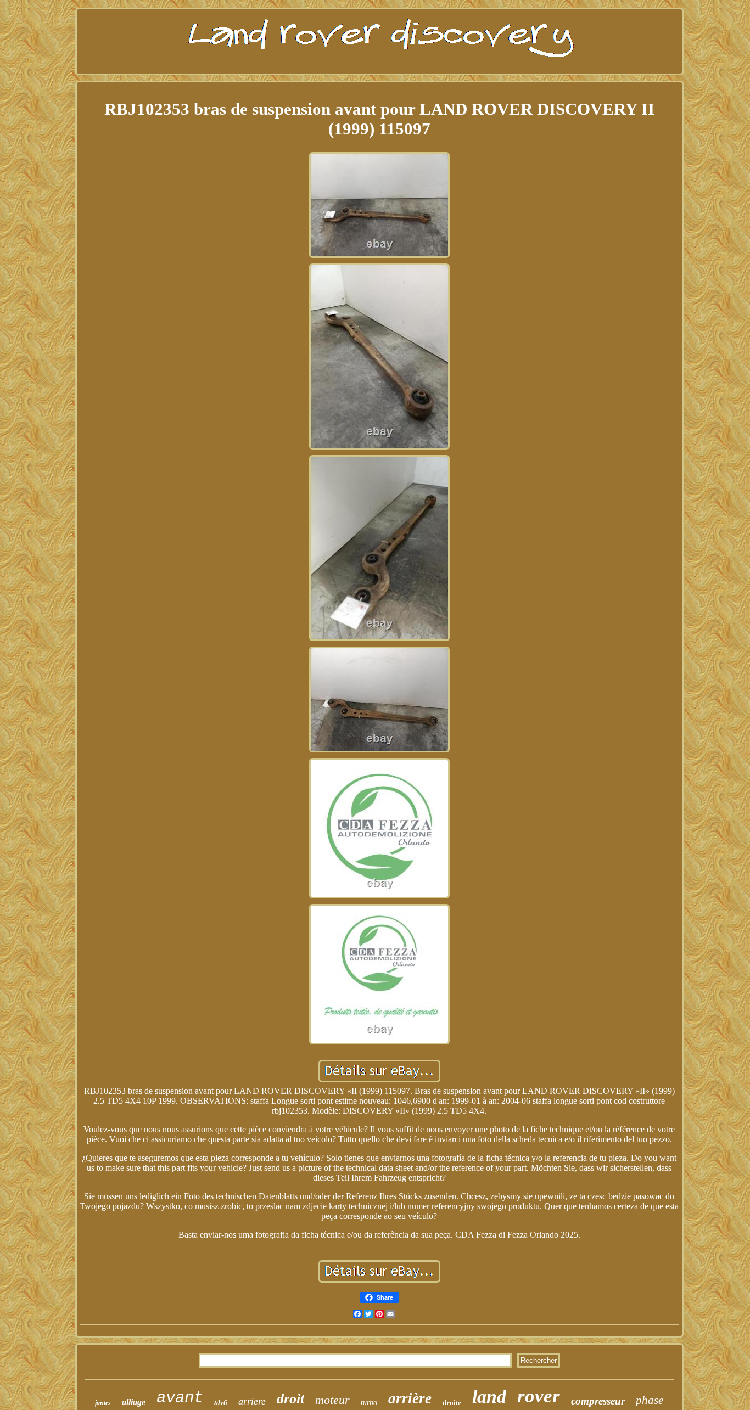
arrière (410, 1398)
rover (538, 1396)
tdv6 (220, 1402)
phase (649, 1400)
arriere (252, 1401)
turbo (369, 1402)
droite (452, 1402)
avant (179, 1398)
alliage (133, 1402)
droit (290, 1399)
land (489, 1396)
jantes (103, 1403)
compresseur (598, 1401)
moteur (332, 1400)
